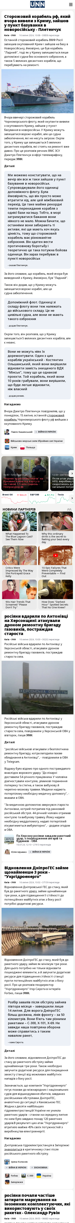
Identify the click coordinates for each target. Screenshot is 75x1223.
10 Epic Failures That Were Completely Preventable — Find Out (54, 572)
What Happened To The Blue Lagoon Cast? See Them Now (19, 536)
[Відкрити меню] (70, 4)
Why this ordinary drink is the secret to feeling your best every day (55, 538)
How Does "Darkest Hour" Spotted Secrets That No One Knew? (55, 604)
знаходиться (13, 1149)
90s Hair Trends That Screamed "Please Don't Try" (18, 604)
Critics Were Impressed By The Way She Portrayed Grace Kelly (19, 572)
